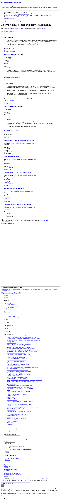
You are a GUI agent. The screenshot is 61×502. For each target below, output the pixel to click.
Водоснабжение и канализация (15, 368)
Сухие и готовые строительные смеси (17, 377)
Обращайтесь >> (21, 16)
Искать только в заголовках (17, 432)
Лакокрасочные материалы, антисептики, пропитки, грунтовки (24, 380)
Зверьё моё (10, 422)
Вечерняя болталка (12, 415)
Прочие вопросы (11, 412)
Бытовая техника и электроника (15, 408)
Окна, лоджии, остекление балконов (17, 358)
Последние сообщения (13, 306)
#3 (4, 101)
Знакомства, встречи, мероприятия (16, 418)
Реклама (6, 467)
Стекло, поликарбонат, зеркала (15, 361)
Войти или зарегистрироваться (11, 2)
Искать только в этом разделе (18, 447)
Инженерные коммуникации (15, 365)
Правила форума (8, 466)
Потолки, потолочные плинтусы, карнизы (18, 354)
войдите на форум (44, 21)
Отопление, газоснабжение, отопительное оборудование (22, 367)
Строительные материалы (14, 375)
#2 (4, 78)
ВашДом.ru (7, 295)
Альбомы (6, 309)
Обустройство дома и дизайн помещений (18, 364)
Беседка (9, 417)
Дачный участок (11, 395)
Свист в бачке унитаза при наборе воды (17, 172)
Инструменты (11, 392)
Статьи (6, 319)
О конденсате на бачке (11, 156)
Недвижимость (11, 410)
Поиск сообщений (12, 304)
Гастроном (10, 424)
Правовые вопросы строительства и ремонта (19, 411)
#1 (4, 50)
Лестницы (10, 363)
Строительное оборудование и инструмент (18, 391)
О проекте (6, 470)
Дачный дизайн (11, 398)
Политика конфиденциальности (12, 474)
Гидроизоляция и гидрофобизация (16, 378)
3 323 (8, 61)
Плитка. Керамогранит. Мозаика (16, 357)
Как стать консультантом (7, 31)
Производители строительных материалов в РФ (20, 388)
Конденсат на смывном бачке (14, 188)
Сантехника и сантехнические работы (17, 370)
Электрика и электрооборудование (16, 373)
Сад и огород (10, 397)
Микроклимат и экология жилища (16, 360)
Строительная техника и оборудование (17, 394)
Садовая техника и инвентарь (15, 402)
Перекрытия (10, 341)
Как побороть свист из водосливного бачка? (19, 140)
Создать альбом (11, 316)
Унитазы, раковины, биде (16, 28)
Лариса (6, 37)
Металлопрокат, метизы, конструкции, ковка (19, 387)
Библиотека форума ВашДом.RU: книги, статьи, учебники (23, 407)
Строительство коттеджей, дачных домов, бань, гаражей (22, 337)
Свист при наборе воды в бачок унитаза (18, 204)
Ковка (8, 390)
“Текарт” (44, 478)
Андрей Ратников (10, 54)
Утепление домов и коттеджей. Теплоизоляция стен (21, 345)
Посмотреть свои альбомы (14, 317)
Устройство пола (11, 343)
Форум (6, 297)
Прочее (9, 405)
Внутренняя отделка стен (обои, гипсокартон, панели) (22, 351)
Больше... (7, 460)
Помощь (6, 476)
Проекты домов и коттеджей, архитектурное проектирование (23, 338)
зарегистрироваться (23, 14)
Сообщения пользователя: (9, 434)
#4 (4, 131)
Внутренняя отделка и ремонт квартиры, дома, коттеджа (22, 350)
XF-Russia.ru (9, 483)
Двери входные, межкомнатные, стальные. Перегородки (22, 355)
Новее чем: (5, 441)
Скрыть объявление (9, 18)
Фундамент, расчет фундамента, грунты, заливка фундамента (23, 340)
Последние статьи (12, 327)
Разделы (6, 328)
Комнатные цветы (12, 400)
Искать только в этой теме (17, 446)
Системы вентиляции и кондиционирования (19, 371)
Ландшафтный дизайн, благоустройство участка (20, 401)
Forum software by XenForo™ (15, 482)
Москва (9, 67)
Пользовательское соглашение (12, 473)
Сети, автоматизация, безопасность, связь (18, 374)
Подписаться (10, 307)
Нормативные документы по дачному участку (19, 404)
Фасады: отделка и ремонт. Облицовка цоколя (19, 347)
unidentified (7, 175)
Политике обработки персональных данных (37, 493)
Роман (6, 83)
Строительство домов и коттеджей (16, 335)
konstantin (6, 207)
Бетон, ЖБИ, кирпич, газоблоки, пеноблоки (19, 344)
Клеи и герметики (12, 382)
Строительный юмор (12, 421)
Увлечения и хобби (12, 420)
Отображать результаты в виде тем (22, 449)
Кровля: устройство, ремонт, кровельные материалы (21, 348)
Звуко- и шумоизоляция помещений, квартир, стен (20, 381)
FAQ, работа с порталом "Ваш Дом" (17, 414)
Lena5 (5, 191)
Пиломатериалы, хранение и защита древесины (20, 385)
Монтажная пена (11, 384)
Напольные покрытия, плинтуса (16, 353)
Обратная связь (8, 465)
